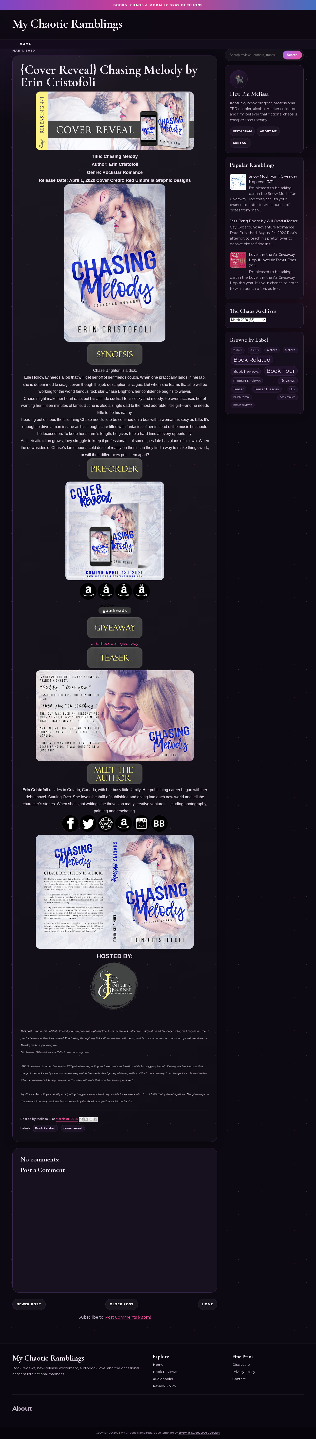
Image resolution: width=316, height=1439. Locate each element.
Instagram (242, 131)
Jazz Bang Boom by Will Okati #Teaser (263, 221)
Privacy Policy (243, 1372)
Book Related (45, 1128)
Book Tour (280, 370)
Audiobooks (163, 1379)
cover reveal (72, 1128)
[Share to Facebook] (95, 1119)
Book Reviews (245, 371)
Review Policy (164, 1386)
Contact (240, 143)
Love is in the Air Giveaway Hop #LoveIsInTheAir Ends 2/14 (272, 260)
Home (25, 44)
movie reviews (242, 405)
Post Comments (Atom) (128, 1317)
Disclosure (241, 1364)
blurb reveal (241, 397)
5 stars (290, 350)
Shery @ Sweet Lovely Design (199, 1432)
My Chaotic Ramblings (67, 23)
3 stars (254, 350)
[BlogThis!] (85, 1119)
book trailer (287, 397)
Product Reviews (246, 381)
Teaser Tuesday (266, 389)
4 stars (272, 350)
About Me (268, 131)
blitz (292, 389)
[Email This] (81, 1119)
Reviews (287, 380)
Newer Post (29, 1304)
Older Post (122, 1304)
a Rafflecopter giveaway (114, 643)
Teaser (238, 389)
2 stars (237, 350)
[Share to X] (90, 1119)
